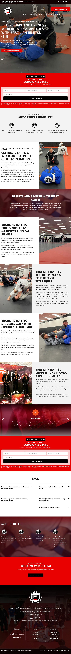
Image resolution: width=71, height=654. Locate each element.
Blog (40, 14)
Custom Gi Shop (27, 21)
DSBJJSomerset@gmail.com (55, 636)
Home (24, 14)
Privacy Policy (24, 650)
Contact (47, 14)
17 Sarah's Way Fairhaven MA (17, 631)
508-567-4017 (54, 634)
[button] (3, 419)
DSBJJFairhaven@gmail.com (18, 634)
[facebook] (14, 637)
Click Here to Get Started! (11, 50)
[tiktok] (20, 637)
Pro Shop (57, 14)
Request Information (60, 9)
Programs (32, 14)
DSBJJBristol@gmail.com (36, 636)
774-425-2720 (18, 633)
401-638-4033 (36, 634)
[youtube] (18, 637)
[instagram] (16, 637)
